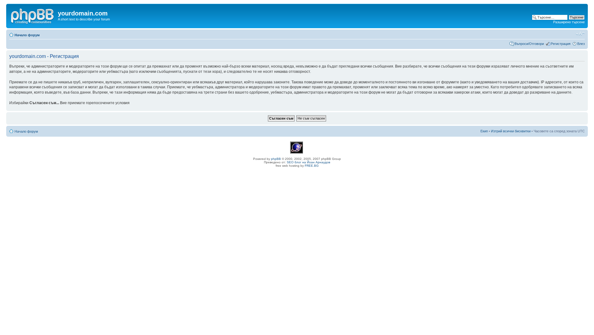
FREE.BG (312, 165)
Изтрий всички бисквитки (511, 131)
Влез (581, 44)
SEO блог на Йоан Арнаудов (308, 162)
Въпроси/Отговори (529, 44)
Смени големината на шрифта (580, 34)
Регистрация (560, 44)
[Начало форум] (33, 15)
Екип (484, 131)
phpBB (276, 159)
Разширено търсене (569, 22)
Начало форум (27, 35)
